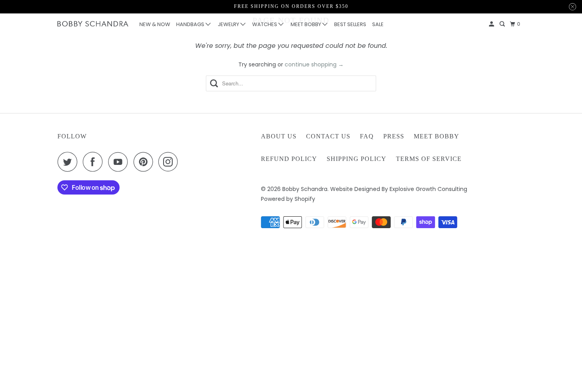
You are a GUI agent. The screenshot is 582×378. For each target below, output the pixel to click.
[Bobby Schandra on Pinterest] (145, 162)
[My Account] (492, 24)
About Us (279, 136)
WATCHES (265, 24)
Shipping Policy (356, 158)
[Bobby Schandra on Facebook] (95, 162)
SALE (378, 24)
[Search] (503, 24)
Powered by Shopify (288, 199)
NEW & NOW (154, 24)
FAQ (367, 136)
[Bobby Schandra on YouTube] (120, 162)
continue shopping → (314, 64)
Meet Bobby (436, 136)
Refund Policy (289, 158)
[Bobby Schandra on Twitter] (69, 162)
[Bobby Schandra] (93, 24)
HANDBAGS (190, 24)
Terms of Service (429, 158)
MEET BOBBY (306, 24)
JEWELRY (229, 24)
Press (393, 136)
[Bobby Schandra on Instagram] (170, 162)
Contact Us (328, 136)
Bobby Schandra (304, 189)
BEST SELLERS (350, 24)
